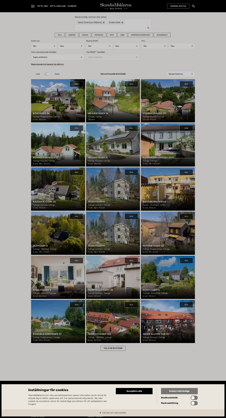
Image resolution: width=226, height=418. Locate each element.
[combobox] (113, 28)
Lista (38, 74)
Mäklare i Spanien (95, 417)
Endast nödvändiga (179, 391)
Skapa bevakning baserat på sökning (47, 64)
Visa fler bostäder (113, 348)
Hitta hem (42, 6)
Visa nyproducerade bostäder (43, 52)
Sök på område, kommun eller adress (91, 17)
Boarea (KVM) (92, 41)
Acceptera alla (134, 391)
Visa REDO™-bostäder (95, 52)
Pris (143, 41)
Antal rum (35, 41)
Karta (57, 74)
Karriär (72, 6)
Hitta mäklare (58, 6)
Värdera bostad (178, 6)
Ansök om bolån (38, 417)
